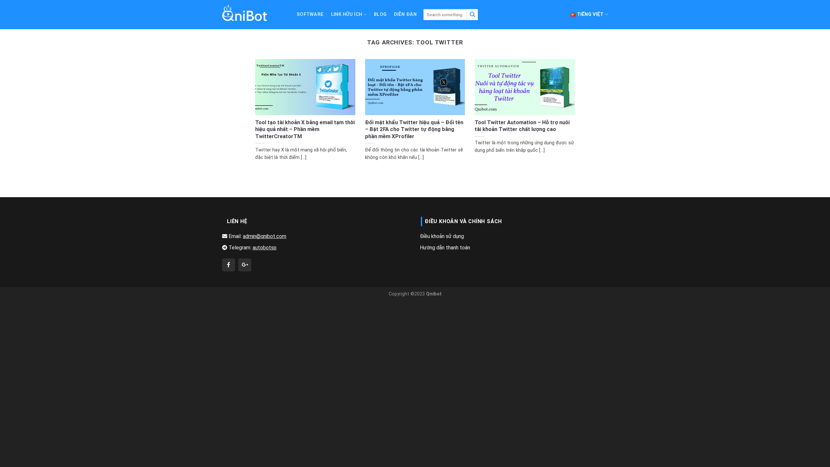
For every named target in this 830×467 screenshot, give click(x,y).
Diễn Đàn (405, 14)
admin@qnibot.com (264, 236)
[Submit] (472, 14)
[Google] (245, 265)
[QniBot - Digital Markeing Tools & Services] (244, 13)
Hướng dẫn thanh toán (445, 248)
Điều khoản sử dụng (442, 236)
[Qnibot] (228, 265)
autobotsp (265, 248)
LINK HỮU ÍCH (346, 14)
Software (310, 14)
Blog (380, 14)
